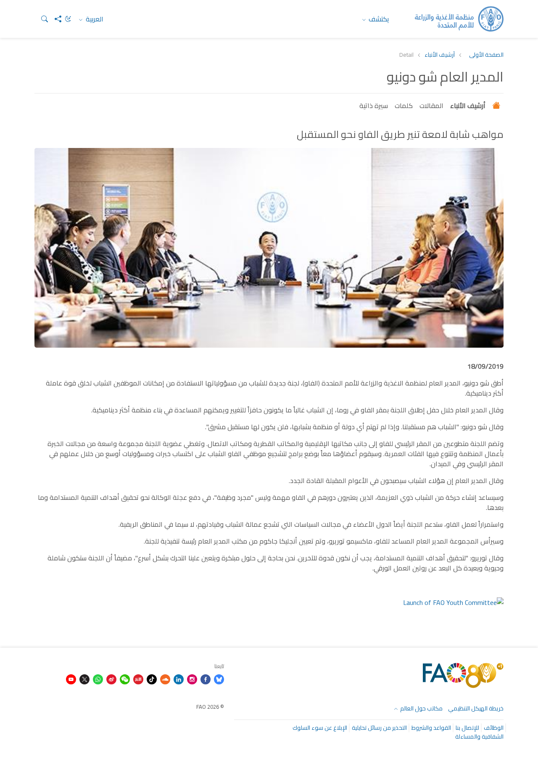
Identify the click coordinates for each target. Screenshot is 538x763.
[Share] (54, 19)
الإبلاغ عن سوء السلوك (320, 727)
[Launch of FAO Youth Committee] (453, 601)
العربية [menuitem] (93, 19)
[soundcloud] (165, 678)
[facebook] (205, 678)
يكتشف (378, 19)
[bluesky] (219, 678)
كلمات (404, 105)
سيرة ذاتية (373, 105)
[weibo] (111, 678)
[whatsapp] (98, 678)
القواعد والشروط (431, 727)
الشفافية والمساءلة (479, 736)
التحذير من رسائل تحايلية (379, 727)
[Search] (41, 19)
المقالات (431, 105)
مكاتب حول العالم (421, 708)
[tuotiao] (138, 678)
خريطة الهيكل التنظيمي (476, 708)
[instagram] (192, 678)
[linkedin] (179, 678)
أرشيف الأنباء (440, 54)
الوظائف (494, 727)
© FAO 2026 (210, 707)
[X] (84, 678)
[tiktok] (152, 678)
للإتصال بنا (467, 727)
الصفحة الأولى (486, 54)
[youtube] (71, 678)
